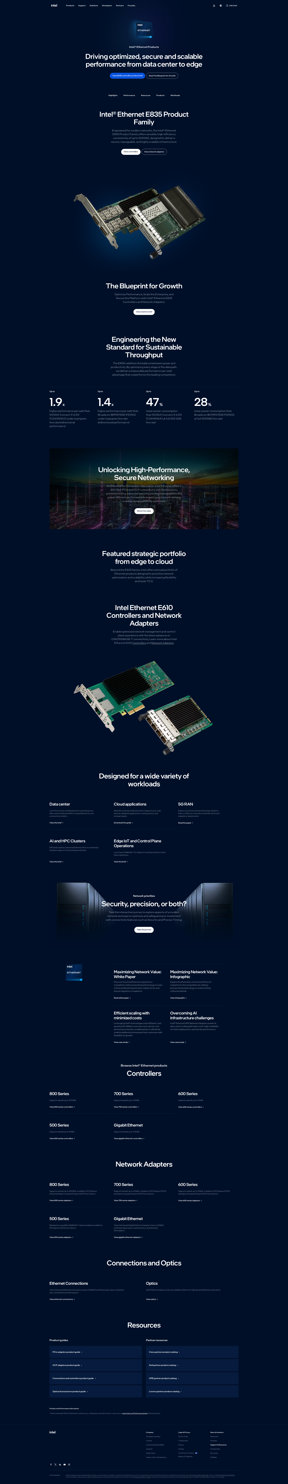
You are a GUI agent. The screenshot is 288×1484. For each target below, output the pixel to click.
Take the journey (144, 929)
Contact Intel (215, 1449)
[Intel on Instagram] (69, 1464)
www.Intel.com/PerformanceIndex (134, 1413)
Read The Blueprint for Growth (162, 76)
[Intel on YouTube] (64, 1464)
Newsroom (214, 1437)
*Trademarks (183, 1441)
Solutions (94, 5)
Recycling (214, 1453)
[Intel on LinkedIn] (60, 1464)
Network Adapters (163, 643)
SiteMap (213, 1457)
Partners (120, 5)
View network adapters (154, 152)
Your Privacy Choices (186, 1453)
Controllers (139, 643)
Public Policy (150, 1453)
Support (82, 5)
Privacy (181, 1445)
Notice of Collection (185, 1457)
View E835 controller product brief (127, 75)
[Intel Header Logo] (54, 5)
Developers (107, 5)
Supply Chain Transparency (156, 1457)
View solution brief (144, 312)
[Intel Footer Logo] (52, 1432)
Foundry (131, 5)
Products (70, 5)
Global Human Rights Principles (142, 1477)
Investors (213, 1441)
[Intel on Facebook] (51, 1464)
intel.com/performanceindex (201, 1475)
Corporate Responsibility (155, 1445)
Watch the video (144, 511)
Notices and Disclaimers (228, 1475)
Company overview (153, 1437)
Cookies (181, 1449)
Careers (149, 1441)
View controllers (131, 151)
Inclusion (149, 1449)
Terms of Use (183, 1437)
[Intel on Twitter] (55, 1464)
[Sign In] (214, 5)
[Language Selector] (221, 5)
